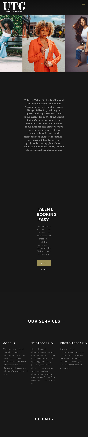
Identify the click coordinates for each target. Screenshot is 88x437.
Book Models (44, 264)
